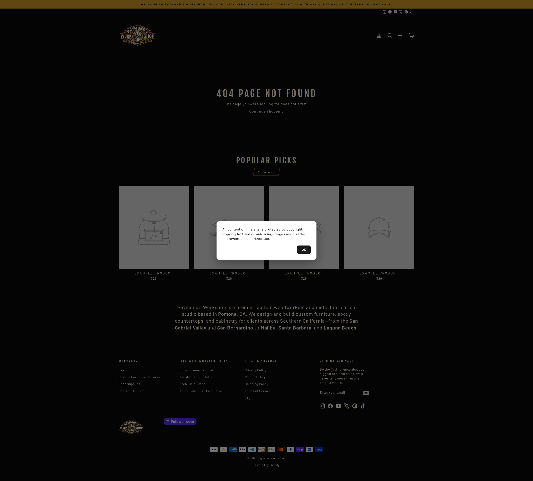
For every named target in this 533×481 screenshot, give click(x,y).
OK (304, 249)
